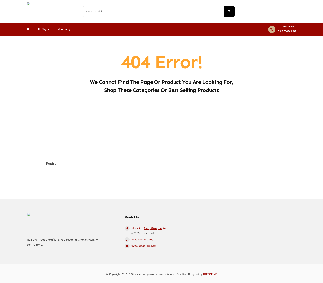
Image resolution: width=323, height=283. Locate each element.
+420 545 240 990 (142, 239)
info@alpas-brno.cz (143, 245)
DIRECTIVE (210, 274)
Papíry (51, 163)
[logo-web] (38, 3)
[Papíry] (51, 109)
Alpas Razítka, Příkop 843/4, (149, 228)
